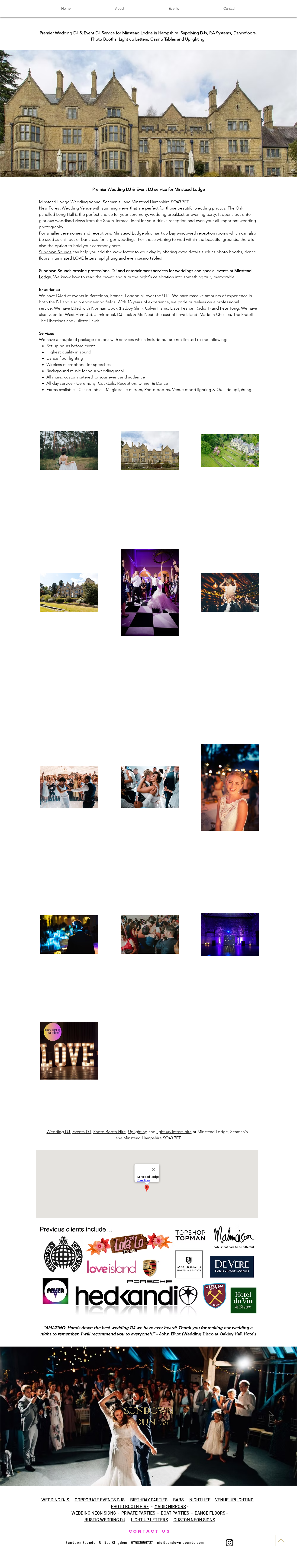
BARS (178, 1499)
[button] (148, 113)
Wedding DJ (58, 1131)
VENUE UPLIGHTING (234, 1499)
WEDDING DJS (55, 1499)
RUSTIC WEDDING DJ (104, 1519)
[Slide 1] (144, 1476)
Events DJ (81, 1131)
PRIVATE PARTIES (138, 1513)
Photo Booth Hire (109, 1131)
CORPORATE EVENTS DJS (100, 1499)
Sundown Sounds (55, 251)
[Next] (271, 1416)
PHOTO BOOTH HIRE (130, 1506)
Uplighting (137, 1131)
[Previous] (25, 1416)
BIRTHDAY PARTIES (149, 1499)
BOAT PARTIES (175, 1513)
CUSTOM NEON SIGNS (194, 1519)
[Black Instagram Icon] (229, 1542)
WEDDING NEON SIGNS (93, 1513)
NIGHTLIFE (199, 1499)
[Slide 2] (148, 1476)
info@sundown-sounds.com (180, 1542)
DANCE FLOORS (210, 1513)
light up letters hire (174, 1131)
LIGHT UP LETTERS (149, 1519)
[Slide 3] (152, 1476)
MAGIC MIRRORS (170, 1506)
